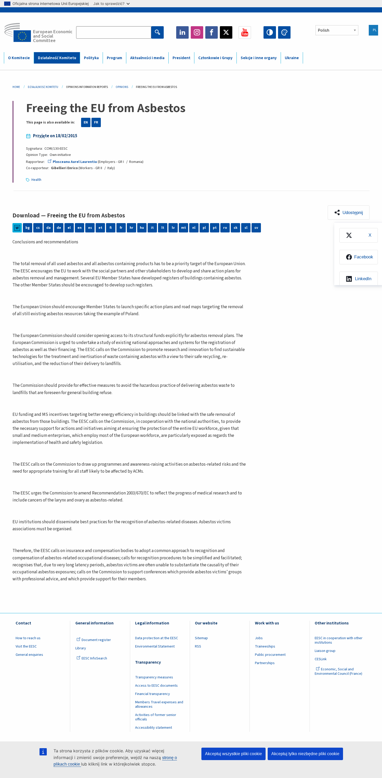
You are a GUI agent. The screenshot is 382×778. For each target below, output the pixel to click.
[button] (349, 212)
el (69, 227)
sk (236, 227)
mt (183, 227)
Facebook (211, 32)
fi (111, 227)
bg (27, 227)
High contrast (270, 32)
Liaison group (325, 650)
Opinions (122, 87)
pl (204, 227)
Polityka (91, 58)
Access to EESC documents (156, 685)
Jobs (259, 638)
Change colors (284, 32)
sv (256, 227)
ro (225, 227)
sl (246, 227)
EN (86, 122)
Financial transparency (152, 694)
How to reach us (28, 638)
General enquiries (29, 654)
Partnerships (265, 663)
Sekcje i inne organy (259, 58)
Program (114, 58)
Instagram (197, 32)
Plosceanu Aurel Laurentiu (75, 161)
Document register (96, 640)
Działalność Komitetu (57, 58)
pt (215, 227)
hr (131, 227)
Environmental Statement (155, 646)
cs (38, 227)
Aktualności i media (147, 58)
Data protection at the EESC (156, 638)
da (48, 227)
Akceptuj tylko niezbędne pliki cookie (305, 754)
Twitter (226, 32)
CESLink (321, 659)
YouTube (245, 32)
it (152, 227)
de (59, 227)
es (90, 227)
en (79, 227)
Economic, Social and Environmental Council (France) (339, 671)
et (100, 227)
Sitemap (201, 638)
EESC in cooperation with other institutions (339, 640)
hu (142, 227)
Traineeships (265, 646)
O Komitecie (19, 58)
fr (121, 227)
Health (36, 179)
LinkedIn (182, 32)
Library (80, 648)
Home (16, 87)
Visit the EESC (26, 646)
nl (193, 227)
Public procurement (270, 654)
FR (96, 122)
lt (162, 227)
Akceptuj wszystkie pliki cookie (233, 754)
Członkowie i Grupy (215, 58)
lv (173, 227)
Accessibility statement (153, 727)
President (181, 58)
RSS (198, 646)
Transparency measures (154, 677)
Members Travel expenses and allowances (159, 704)
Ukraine (292, 58)
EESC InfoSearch (94, 658)
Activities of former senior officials (155, 717)
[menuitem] (358, 235)
